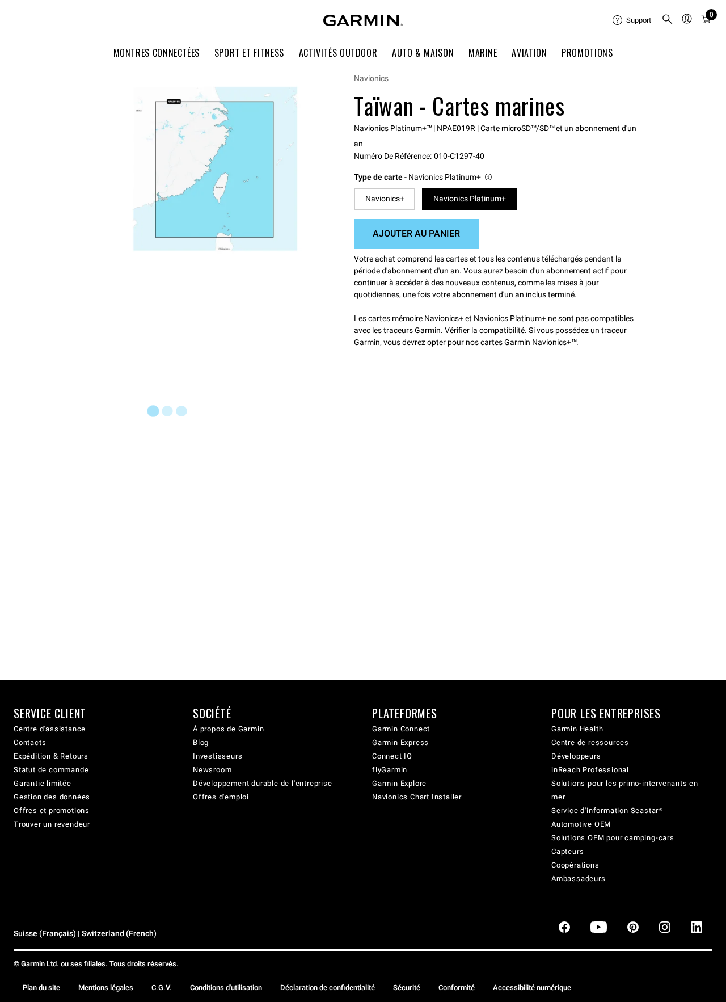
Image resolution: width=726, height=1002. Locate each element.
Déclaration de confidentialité (327, 987)
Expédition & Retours (51, 756)
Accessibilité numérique (532, 987)
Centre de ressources (590, 742)
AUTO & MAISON (423, 53)
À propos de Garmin (228, 729)
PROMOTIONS (587, 53)
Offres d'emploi (221, 797)
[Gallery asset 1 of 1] (215, 168)
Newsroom (212, 769)
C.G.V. (161, 987)
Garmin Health (577, 729)
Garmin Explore (399, 783)
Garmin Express (400, 742)
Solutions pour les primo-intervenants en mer (624, 790)
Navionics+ (384, 198)
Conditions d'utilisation (226, 987)
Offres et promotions (52, 810)
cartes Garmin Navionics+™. (529, 342)
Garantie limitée (42, 783)
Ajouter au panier (416, 233)
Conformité (456, 987)
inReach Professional (590, 769)
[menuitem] (632, 20)
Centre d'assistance (50, 729)
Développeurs (576, 756)
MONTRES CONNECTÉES (156, 53)
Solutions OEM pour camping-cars (612, 837)
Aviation (529, 53)
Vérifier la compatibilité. (486, 330)
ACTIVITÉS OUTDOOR (338, 53)
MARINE (482, 53)
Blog (201, 742)
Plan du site (41, 987)
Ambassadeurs (578, 878)
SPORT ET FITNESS (249, 53)
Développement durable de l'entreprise (262, 783)
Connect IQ (392, 756)
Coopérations (575, 865)
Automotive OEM (581, 824)
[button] (423, 177)
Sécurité (406, 987)
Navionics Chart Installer (417, 797)
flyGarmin (389, 769)
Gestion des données (52, 797)
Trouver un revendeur (52, 824)
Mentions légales (105, 987)
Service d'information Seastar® (607, 810)
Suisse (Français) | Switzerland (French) (85, 933)
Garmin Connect (401, 729)
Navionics (371, 78)
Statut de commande (51, 769)
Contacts (30, 742)
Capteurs (567, 851)
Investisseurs (217, 756)
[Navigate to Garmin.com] (363, 20)
